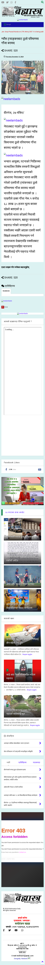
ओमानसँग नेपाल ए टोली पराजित (20, 584)
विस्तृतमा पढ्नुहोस (27, 654)
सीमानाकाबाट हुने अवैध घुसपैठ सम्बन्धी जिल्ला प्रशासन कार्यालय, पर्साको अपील (21, 556)
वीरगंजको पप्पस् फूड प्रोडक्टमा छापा (22, 536)
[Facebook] (15, 2)
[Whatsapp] (11, 2)
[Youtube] (2, 2)
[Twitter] (7, 2)
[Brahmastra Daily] (22, 17)
